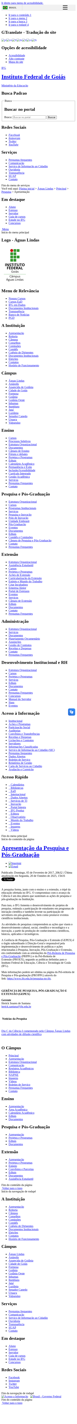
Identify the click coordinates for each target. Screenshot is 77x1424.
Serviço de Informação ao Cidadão (28, 166)
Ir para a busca (18, 21)
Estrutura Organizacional (23, 444)
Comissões (15, 346)
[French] (14, 39)
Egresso (13, 210)
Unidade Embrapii (19, 521)
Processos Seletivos (20, 441)
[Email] (13, 866)
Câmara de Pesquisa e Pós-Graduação (30, 540)
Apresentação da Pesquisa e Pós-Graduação (35, 851)
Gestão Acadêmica (19, 476)
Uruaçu (13, 419)
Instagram (14, 1380)
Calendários (17, 784)
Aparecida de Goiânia (21, 387)
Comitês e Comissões (21, 537)
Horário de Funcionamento (24, 365)
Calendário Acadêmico (21, 463)
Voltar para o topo (11, 1188)
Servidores (15, 743)
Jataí (11, 409)
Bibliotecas (16, 787)
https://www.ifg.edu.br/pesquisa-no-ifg (29, 978)
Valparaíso (14, 422)
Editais (12, 460)
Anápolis (14, 383)
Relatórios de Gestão (20, 762)
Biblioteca (14, 1071)
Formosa (13, 393)
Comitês (13, 349)
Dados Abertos (17, 756)
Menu (5, 229)
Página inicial (26, 188)
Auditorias (14, 730)
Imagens (15, 826)
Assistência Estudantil (21, 565)
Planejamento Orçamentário (24, 638)
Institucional (15, 720)
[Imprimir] (15, 863)
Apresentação (16, 333)
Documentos (16, 447)
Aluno (12, 206)
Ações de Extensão (19, 574)
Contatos (14, 362)
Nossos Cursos (17, 298)
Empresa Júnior (17, 587)
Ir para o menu (18, 18)
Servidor (13, 213)
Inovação (15, 804)
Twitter (13, 1383)
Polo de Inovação (18, 517)
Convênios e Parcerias (21, 1169)
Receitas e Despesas (20, 648)
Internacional (17, 794)
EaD (13, 791)
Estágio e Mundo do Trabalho (25, 581)
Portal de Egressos (19, 591)
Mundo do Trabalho (21, 820)
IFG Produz (17, 810)
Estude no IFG (17, 219)
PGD (12, 317)
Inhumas (13, 403)
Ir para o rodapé (19, 24)
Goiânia (13, 396)
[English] (9, 39)
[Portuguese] (3, 39)
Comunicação (16, 163)
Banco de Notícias (19, 314)
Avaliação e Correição (21, 769)
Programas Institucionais (22, 508)
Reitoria (13, 336)
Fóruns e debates (18, 454)
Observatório (17, 816)
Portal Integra (18, 807)
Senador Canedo (18, 416)
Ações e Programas (19, 724)
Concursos (15, 223)
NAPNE (13, 1074)
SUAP (12, 176)
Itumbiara (14, 406)
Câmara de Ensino (19, 450)
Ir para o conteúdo (20, 15)
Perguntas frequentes (20, 159)
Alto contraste (16, 58)
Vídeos (14, 829)
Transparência (16, 172)
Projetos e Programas (20, 457)
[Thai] (34, 39)
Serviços (13, 479)
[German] (19, 39)
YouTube (14, 1387)
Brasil (12, 7)
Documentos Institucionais (23, 308)
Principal (61, 188)
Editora (14, 813)
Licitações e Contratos (21, 740)
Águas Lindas (45, 188)
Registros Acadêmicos (21, 1068)
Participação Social (19, 727)
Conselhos (14, 342)
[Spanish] (29, 39)
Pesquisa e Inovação (20, 514)
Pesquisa (6, 191)
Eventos (13, 527)
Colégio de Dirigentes (21, 352)
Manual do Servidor (20, 699)
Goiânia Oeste (17, 400)
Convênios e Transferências (24, 733)
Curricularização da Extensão (25, 578)
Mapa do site (16, 61)
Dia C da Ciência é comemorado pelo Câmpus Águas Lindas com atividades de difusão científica (35, 1032)
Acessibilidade (17, 55)
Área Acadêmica (18, 1109)
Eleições (13, 358)
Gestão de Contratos (20, 645)
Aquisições (15, 641)
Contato (13, 179)
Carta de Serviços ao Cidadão (25, 766)
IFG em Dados (17, 304)
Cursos (12, 437)
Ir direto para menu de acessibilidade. (22, 2)
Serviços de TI (18, 800)
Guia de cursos (17, 216)
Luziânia (13, 413)
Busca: (8, 117)
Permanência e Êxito (20, 467)
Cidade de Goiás (18, 390)
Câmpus (13, 339)
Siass (11, 702)
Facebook (14, 1377)
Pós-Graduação (17, 524)
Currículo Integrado (20, 473)
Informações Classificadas (23, 746)
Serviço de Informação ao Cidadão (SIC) (32, 749)
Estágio (13, 1165)
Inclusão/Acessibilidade (22, 470)
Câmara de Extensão (20, 600)
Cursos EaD (15, 301)
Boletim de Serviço (19, 759)
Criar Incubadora (18, 584)
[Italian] (24, 39)
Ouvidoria (14, 169)
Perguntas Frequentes (21, 483)
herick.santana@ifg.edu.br (16, 1006)
